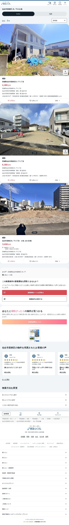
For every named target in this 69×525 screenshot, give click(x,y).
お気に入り (35, 100)
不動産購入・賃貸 (24, 419)
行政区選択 (56, 419)
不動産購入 (35, 419)
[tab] (18, 14)
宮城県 (49, 419)
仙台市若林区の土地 (8, 421)
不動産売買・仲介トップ (9, 419)
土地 (42, 419)
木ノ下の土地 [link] (37, 421)
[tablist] (34, 14)
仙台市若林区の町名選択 (24, 421)
